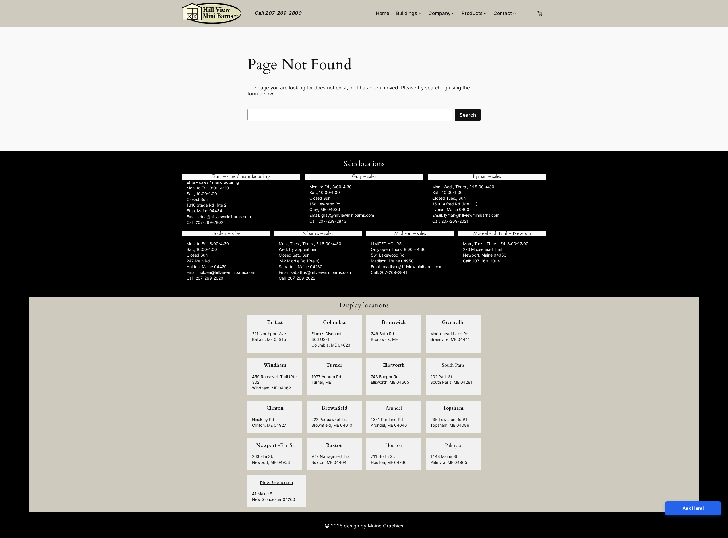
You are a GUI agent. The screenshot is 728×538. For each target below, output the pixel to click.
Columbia (334, 322)
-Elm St (275, 445)
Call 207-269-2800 (278, 13)
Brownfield (334, 408)
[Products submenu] (485, 13)
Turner (334, 365)
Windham (275, 365)
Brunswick (394, 322)
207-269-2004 (486, 260)
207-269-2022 (301, 278)
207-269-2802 (209, 222)
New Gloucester (276, 482)
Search (468, 115)
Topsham (453, 408)
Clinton (275, 408)
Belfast (275, 322)
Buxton (334, 445)
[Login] (526, 13)
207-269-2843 (332, 221)
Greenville (453, 322)
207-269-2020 (209, 278)
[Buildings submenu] (420, 13)
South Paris (453, 365)
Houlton (393, 445)
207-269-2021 (454, 221)
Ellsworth (394, 365)
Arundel (394, 408)
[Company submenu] (453, 13)
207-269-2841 (393, 272)
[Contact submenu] (514, 13)
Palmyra (453, 445)
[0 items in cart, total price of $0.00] (540, 13)
